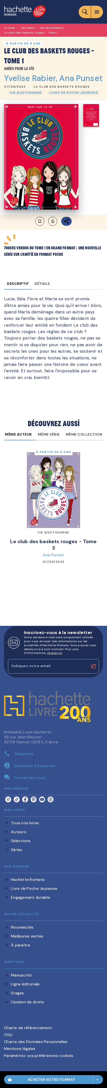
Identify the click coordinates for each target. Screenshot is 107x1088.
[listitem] (8, 799)
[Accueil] (25, 12)
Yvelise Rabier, (31, 78)
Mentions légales (19, 1048)
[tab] (18, 284)
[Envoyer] (93, 666)
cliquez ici (54, 653)
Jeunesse (27, 28)
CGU (8, 1034)
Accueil (9, 28)
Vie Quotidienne (52, 28)
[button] (62, 87)
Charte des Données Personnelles (35, 1041)
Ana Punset (81, 78)
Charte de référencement (28, 1027)
